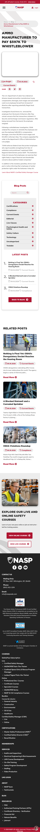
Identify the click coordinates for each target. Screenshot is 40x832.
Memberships (8, 743)
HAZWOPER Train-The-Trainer (15, 666)
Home (6, 22)
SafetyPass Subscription (11, 658)
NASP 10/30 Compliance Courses (16, 693)
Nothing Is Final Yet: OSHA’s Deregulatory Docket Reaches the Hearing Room (21, 264)
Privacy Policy (31, 829)
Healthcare (8, 713)
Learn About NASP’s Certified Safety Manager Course (20, 172)
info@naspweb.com (9, 594)
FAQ (5, 805)
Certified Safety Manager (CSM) (14, 716)
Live (3, 661)
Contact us (7, 574)
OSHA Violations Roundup (18, 287)
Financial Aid (9, 814)
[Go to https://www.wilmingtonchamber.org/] (20, 644)
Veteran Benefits (10, 817)
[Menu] (4, 7)
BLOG (4, 795)
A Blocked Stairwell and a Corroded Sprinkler (21, 277)
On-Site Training (10, 762)
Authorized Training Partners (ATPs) (17, 808)
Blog (12, 22)
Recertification (9, 738)
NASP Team (8, 787)
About (4, 783)
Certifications (8, 728)
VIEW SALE (31, 2)
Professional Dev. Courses (14, 680)
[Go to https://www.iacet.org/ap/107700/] (20, 629)
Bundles (5, 696)
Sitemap (20, 831)
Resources (7, 801)
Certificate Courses (11, 683)
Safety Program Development (15, 765)
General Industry (10, 701)
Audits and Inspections (12, 753)
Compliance (27, 290)
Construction (9, 704)
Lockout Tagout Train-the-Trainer (16, 675)
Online (4, 678)
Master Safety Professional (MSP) (17, 732)
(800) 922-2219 (9, 587)
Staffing (7, 768)
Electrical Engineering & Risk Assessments (20, 756)
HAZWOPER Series (11, 690)
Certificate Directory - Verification (17, 811)
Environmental (9, 707)
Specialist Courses (11, 687)
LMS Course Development (14, 759)
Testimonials (9, 790)
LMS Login (6, 777)
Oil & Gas (7, 710)
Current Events (9, 85)
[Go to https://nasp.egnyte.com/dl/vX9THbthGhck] (20, 608)
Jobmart (7, 820)
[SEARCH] (28, 192)
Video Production (10, 771)
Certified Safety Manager (14, 663)
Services (6, 749)
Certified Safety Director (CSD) (16, 735)
